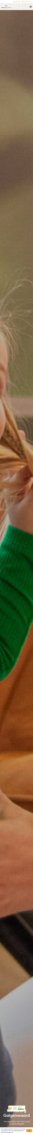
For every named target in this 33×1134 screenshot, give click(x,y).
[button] (31, 7)
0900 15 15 (28, 2)
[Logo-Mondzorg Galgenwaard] (6, 6)
